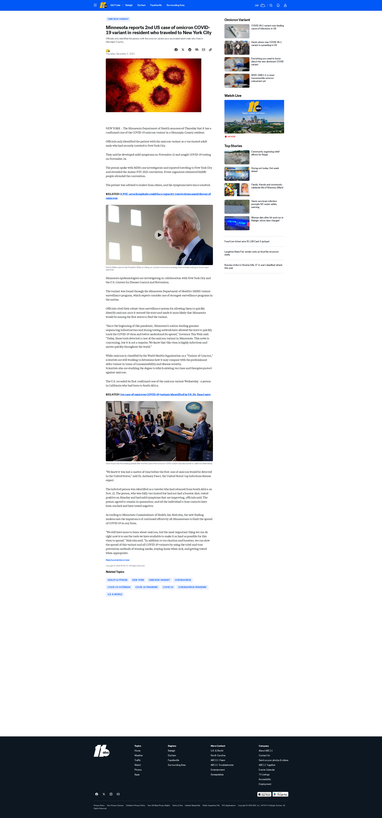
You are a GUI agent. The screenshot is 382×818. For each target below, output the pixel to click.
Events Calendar (267, 770)
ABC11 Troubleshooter (222, 765)
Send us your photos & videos (273, 760)
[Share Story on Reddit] (189, 49)
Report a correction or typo (117, 559)
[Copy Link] (210, 49)
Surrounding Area (175, 5)
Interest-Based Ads (192, 805)
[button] (95, 5)
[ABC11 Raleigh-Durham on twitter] (104, 794)
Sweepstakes (217, 774)
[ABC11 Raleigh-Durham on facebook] (97, 794)
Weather (138, 755)
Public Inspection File (211, 805)
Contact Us (264, 755)
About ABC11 (266, 751)
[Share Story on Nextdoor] (196, 49)
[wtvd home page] (102, 751)
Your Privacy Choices (115, 805)
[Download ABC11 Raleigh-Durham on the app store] (264, 794)
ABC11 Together (267, 765)
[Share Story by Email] (203, 49)
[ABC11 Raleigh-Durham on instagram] (111, 794)
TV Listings (264, 774)
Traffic (137, 760)
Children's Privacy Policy (135, 805)
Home (137, 751)
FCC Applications (229, 805)
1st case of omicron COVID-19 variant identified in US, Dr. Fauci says (166, 394)
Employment (265, 784)
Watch (137, 765)
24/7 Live (115, 5)
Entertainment (218, 770)
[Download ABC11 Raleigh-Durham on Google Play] (280, 794)
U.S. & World (217, 751)
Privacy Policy (99, 805)
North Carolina (218, 755)
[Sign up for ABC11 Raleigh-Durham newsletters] (118, 794)
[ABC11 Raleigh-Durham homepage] (103, 5)
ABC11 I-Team (218, 760)
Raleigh (129, 5)
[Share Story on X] (182, 49)
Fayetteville (156, 5)
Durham (141, 5)
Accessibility (265, 779)
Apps (137, 774)
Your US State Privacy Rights (159, 805)
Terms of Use (177, 805)
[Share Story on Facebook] (176, 49)
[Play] (254, 116)
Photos (137, 770)
